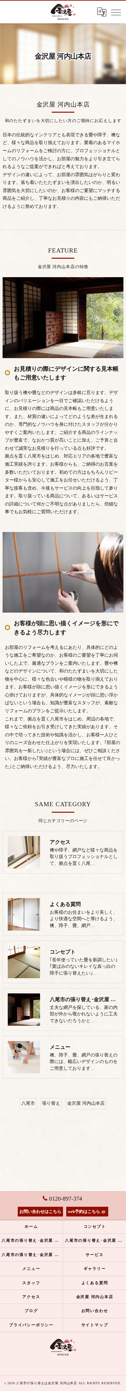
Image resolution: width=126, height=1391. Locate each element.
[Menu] (116, 12)
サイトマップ (94, 1325)
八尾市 (28, 1103)
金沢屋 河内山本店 (86, 1103)
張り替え (51, 1103)
